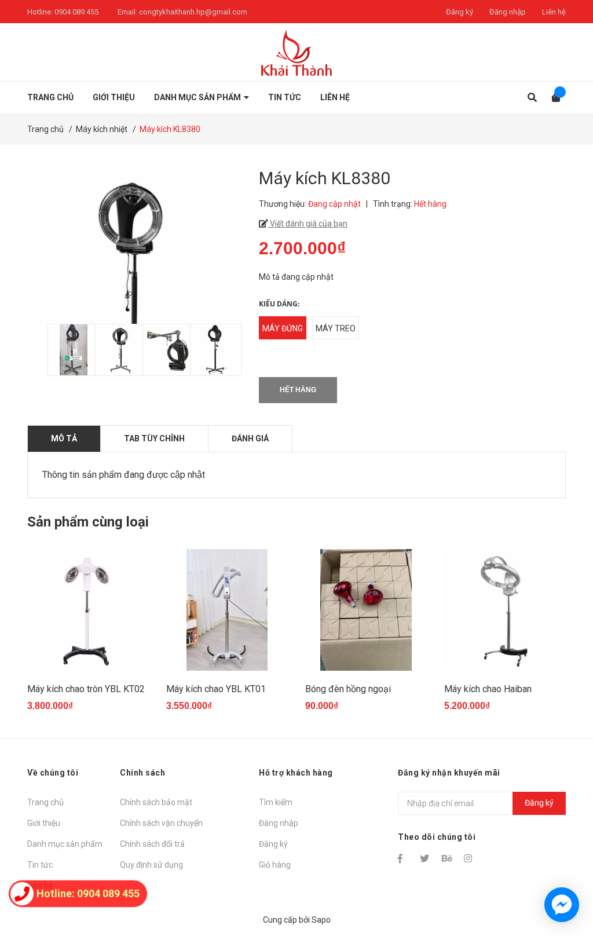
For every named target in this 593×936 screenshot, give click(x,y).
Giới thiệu (43, 823)
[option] (65, 350)
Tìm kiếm (275, 802)
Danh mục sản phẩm (65, 844)
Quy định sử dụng (151, 864)
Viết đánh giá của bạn (307, 223)
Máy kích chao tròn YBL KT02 (86, 688)
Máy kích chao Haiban (488, 688)
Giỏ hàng (275, 864)
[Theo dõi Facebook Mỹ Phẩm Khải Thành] (403, 858)
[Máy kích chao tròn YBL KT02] (88, 610)
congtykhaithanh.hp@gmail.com (193, 12)
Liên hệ (554, 12)
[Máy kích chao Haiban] (505, 610)
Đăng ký (459, 12)
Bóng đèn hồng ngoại (348, 688)
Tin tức (40, 864)
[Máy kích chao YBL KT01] (227, 610)
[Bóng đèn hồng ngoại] (366, 610)
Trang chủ (45, 802)
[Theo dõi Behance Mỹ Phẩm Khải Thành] (447, 858)
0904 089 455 (76, 12)
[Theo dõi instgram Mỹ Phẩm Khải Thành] (469, 858)
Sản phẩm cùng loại (88, 522)
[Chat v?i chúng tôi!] (561, 904)
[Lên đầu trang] (561, 879)
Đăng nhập (507, 12)
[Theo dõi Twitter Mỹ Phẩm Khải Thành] (425, 858)
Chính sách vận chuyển (161, 823)
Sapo (321, 919)
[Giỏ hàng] (552, 97)
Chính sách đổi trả (152, 844)
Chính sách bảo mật (156, 802)
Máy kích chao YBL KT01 (216, 688)
